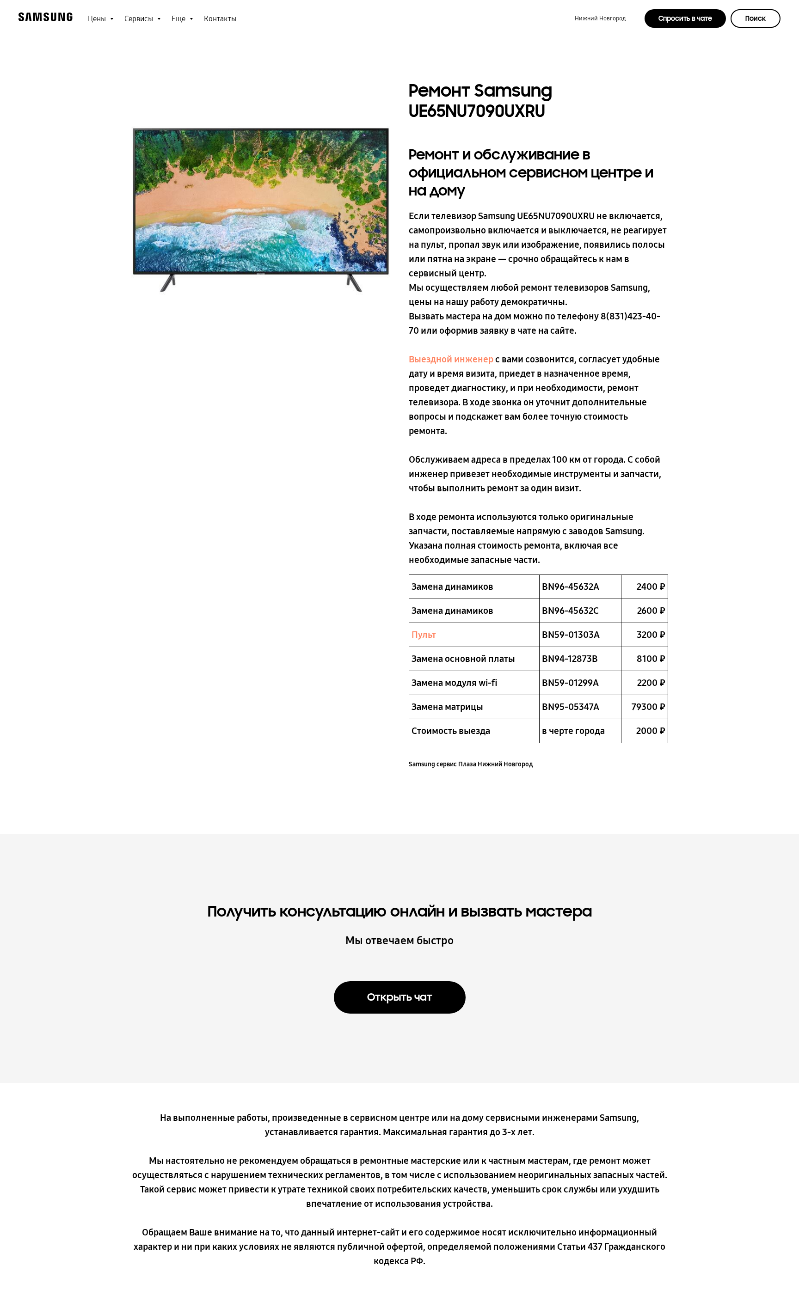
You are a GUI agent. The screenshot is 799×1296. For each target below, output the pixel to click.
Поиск (755, 18)
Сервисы (139, 18)
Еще (179, 18)
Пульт (424, 634)
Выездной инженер (451, 359)
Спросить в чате (685, 18)
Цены (98, 18)
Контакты (220, 18)
